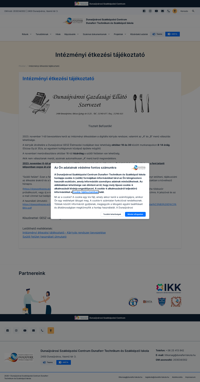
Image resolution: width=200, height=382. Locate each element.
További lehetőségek (112, 214)
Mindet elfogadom (135, 214)
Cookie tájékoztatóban (85, 192)
